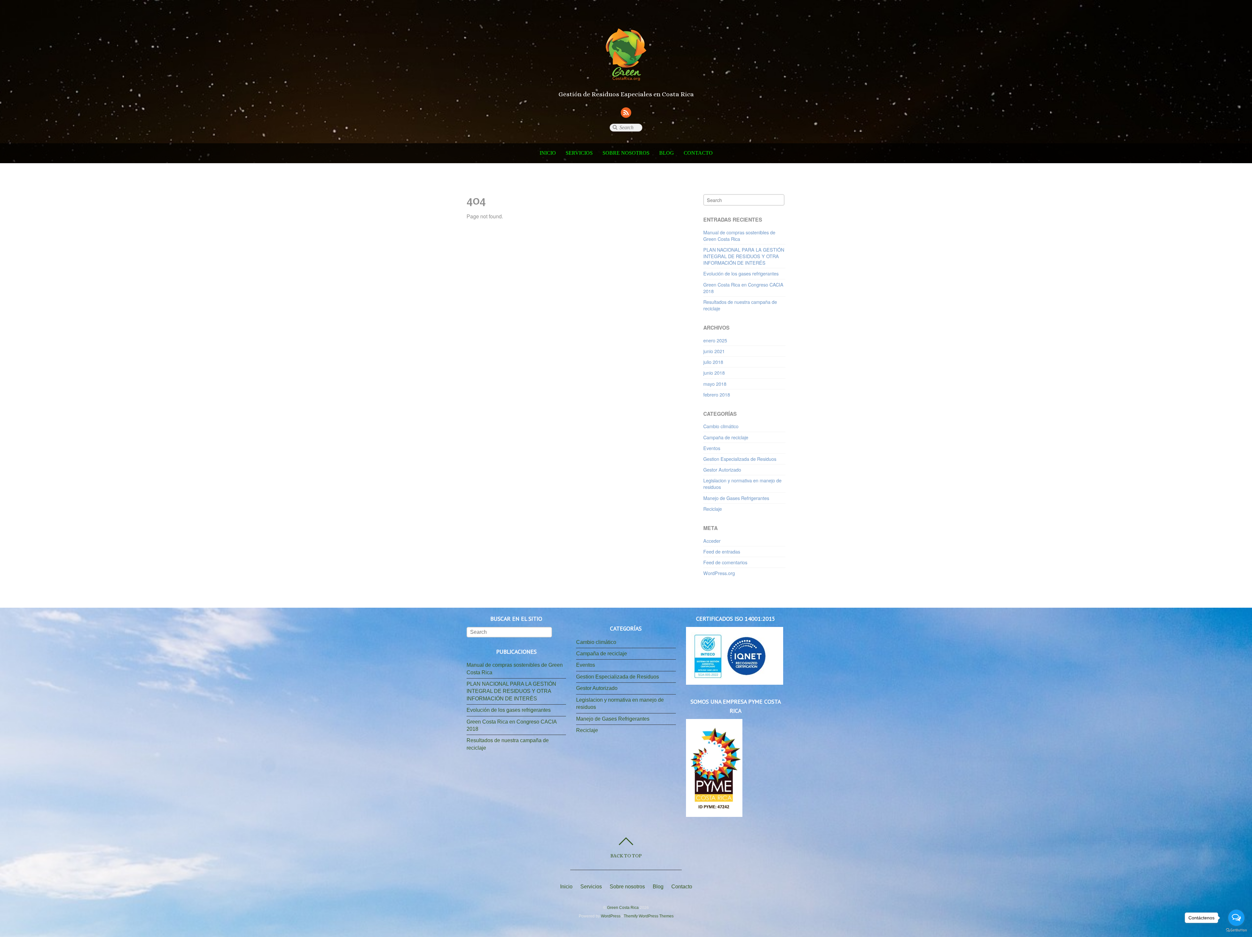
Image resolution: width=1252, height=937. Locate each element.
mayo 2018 (714, 383)
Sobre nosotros (626, 153)
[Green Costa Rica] (626, 73)
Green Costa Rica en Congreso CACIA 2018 (743, 287)
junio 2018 (714, 372)
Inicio (548, 153)
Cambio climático (720, 426)
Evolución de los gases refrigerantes (741, 273)
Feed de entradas (721, 551)
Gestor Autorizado (722, 469)
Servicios (579, 153)
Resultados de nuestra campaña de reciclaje (740, 305)
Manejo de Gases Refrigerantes (736, 497)
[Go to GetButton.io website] (1236, 930)
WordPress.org (719, 573)
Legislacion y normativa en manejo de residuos (742, 483)
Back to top (626, 855)
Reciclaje (712, 508)
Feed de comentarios (725, 562)
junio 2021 (714, 351)
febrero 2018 (716, 394)
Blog (666, 153)
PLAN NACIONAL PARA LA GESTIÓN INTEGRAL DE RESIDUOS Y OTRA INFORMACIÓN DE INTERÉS (743, 256)
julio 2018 (713, 361)
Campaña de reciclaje (725, 437)
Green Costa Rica (623, 907)
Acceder (712, 540)
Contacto (698, 153)
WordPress (610, 916)
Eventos (711, 448)
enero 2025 (715, 340)
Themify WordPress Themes (649, 916)
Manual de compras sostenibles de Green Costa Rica (739, 235)
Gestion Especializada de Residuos (739, 458)
